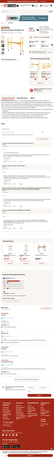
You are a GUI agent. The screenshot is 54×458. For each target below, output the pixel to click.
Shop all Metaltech (5, 26)
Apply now (46, 32)
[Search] (3, 11)
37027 (42, 42)
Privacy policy (5, 451)
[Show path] (6, 22)
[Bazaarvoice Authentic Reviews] (9, 278)
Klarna (42, 425)
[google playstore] (16, 446)
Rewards (43, 409)
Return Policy (6, 409)
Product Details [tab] (8, 98)
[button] (46, 1)
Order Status (6, 407)
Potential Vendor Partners (32, 411)
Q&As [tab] (32, 98)
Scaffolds (10, 22)
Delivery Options (6, 411)
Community (18, 410)
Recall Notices (6, 418)
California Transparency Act (35, 451)
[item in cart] (51, 5)
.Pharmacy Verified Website (20, 418)
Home (2, 22)
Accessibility (4, 452)
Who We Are (18, 405)
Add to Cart (10, 263)
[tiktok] (16, 435)
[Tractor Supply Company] (9, 5)
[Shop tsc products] (27, 18)
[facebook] (3, 435)
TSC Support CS (7, 158)
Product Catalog (20, 414)
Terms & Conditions (45, 415)
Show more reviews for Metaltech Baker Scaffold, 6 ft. (27, 379)
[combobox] (45, 139)
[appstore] (6, 446)
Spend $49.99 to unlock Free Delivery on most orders (22, 1)
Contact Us (5, 417)
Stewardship (19, 409)
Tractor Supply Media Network (33, 416)
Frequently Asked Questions (7, 415)
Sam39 (4, 167)
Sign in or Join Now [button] (38, 91)
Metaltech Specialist (8, 224)
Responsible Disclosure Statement (15, 452)
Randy (4, 144)
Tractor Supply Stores (21, 415)
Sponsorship (31, 407)
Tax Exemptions (6, 412)
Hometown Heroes (45, 411)
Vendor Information (32, 413)
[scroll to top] (51, 448)
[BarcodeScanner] (51, 11)
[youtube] (13, 435)
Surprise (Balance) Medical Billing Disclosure (32, 452)
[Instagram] (10, 435)
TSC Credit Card (44, 424)
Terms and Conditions (24, 451)
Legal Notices (44, 451)
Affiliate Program (32, 409)
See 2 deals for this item (10, 59)
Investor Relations (20, 407)
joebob (4, 211)
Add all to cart (41, 83)
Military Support (19, 412)
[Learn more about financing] (52, 29)
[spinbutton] (4, 455)
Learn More (42, 1)
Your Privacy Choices (13, 451)
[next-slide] (2, 55)
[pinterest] (6, 435)
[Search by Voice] (49, 11)
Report (20, 161)
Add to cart (30, 455)
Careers (29, 405)
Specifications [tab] (22, 98)
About (42, 407)
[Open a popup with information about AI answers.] (18, 152)
